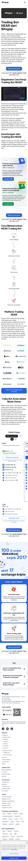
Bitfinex (15, 813)
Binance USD (6, 836)
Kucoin (17, 821)
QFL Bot (5, 748)
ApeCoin (16, 831)
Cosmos (18, 839)
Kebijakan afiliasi (6, 805)
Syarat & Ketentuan (7, 796)
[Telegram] (3, 729)
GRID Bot (5, 739)
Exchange (4, 772)
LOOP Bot (5, 746)
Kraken (12, 821)
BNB (15, 833)
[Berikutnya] (24, 470)
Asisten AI (4, 757)
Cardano (5, 839)
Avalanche (5, 833)
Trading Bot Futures (7, 750)
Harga (3, 764)
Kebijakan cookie (6, 803)
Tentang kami (5, 782)
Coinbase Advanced (7, 816)
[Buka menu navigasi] (24, 2)
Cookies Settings (14, 853)
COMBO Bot (6, 752)
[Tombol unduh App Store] (7, 714)
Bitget (21, 813)
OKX (23, 821)
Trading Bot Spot (6, 737)
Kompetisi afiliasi (6, 788)
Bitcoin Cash (19, 836)
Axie (11, 833)
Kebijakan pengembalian (8, 801)
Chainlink (11, 839)
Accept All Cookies (14, 858)
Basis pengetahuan (7, 769)
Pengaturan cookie (7, 807)
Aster (4, 813)
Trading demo (5, 761)
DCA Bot (5, 741)
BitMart (17, 824)
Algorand (10, 831)
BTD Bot (5, 743)
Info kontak (5, 790)
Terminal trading (6, 759)
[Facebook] (12, 729)
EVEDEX (4, 819)
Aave (4, 831)
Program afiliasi (6, 786)
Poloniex (5, 824)
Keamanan (4, 784)
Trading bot (5, 735)
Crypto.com (17, 816)
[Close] (26, 842)
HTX (21, 819)
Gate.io (10, 819)
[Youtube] (7, 729)
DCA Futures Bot (7, 755)
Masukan (4, 776)
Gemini (16, 819)
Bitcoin (12, 836)
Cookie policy (14, 849)
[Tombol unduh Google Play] (7, 710)
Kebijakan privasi (6, 799)
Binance (9, 813)
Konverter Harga (6, 774)
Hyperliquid (5, 821)
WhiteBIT (11, 824)
